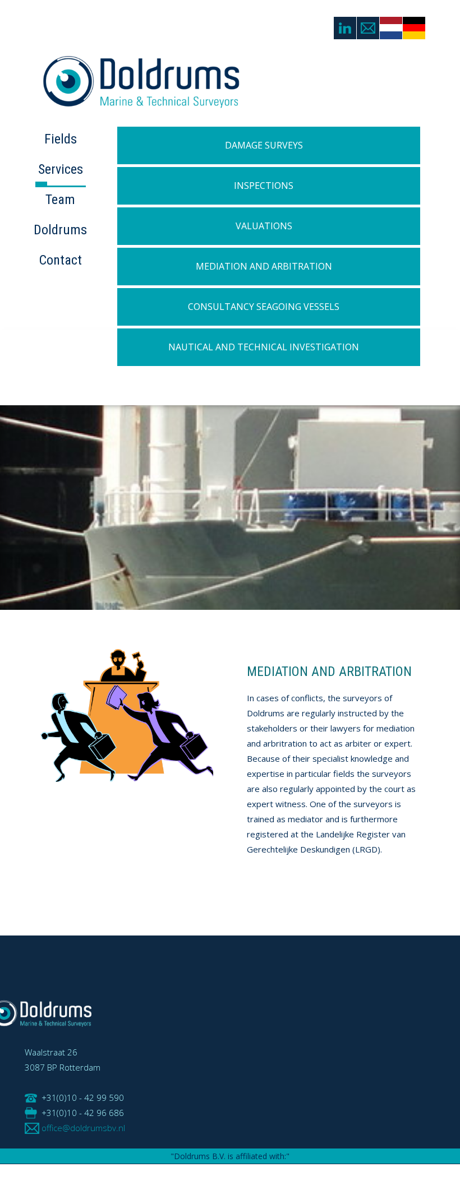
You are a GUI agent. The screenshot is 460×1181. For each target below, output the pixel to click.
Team (60, 199)
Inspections (263, 185)
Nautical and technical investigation (263, 347)
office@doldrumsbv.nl (83, 1127)
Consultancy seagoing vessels (263, 306)
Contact (60, 260)
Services (60, 169)
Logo (153, 88)
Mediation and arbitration (264, 266)
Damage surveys (264, 145)
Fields (60, 139)
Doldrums (60, 230)
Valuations (264, 226)
